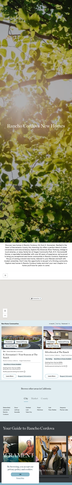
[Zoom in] (5, 311)
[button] (36, 298)
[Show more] (63, 469)
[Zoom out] (5, 315)
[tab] (26, 399)
